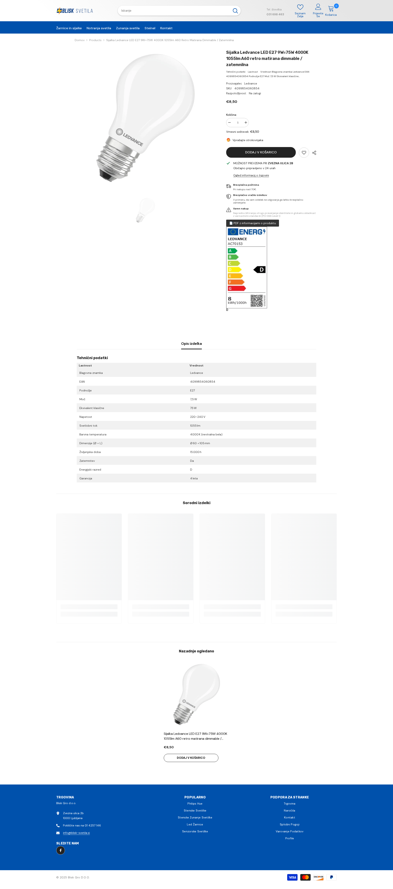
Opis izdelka (191, 343)
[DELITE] (312, 153)
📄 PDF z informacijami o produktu (252, 223)
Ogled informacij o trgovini (251, 175)
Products (95, 40)
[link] (304, 152)
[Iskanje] (179, 11)
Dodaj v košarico (261, 152)
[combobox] (174, 11)
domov (80, 40)
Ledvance (250, 83)
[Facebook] (60, 850)
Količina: (231, 115)
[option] (145, 118)
